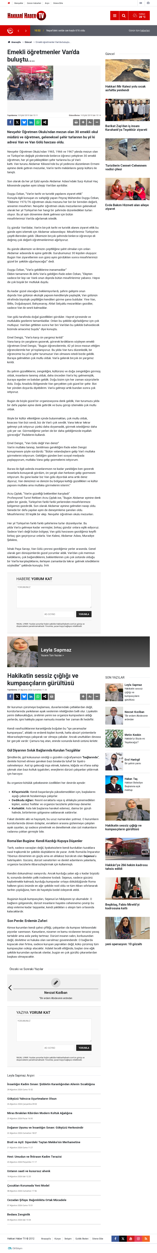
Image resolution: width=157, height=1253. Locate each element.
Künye (58, 1238)
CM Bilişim (17, 1248)
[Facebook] (10, 122)
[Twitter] (17, 122)
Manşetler (18, 3)
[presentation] (18, 30)
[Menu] (114, 16)
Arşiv (47, 3)
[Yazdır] (76, 122)
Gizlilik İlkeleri (81, 1238)
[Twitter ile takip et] (123, 1239)
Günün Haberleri (34, 3)
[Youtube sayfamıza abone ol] (130, 1239)
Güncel (28, 42)
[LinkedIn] (31, 122)
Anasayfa (16, 42)
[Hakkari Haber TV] (27, 15)
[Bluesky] (24, 122)
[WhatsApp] (38, 122)
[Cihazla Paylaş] (45, 122)
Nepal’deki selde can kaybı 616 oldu (65, 30)
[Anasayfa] (9, 3)
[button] (83, 122)
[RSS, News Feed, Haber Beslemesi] (146, 1239)
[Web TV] (140, 3)
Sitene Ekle (58, 3)
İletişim (68, 1238)
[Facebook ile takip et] (115, 1239)
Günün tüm (139, 30)
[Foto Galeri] (148, 3)
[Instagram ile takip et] (138, 1239)
